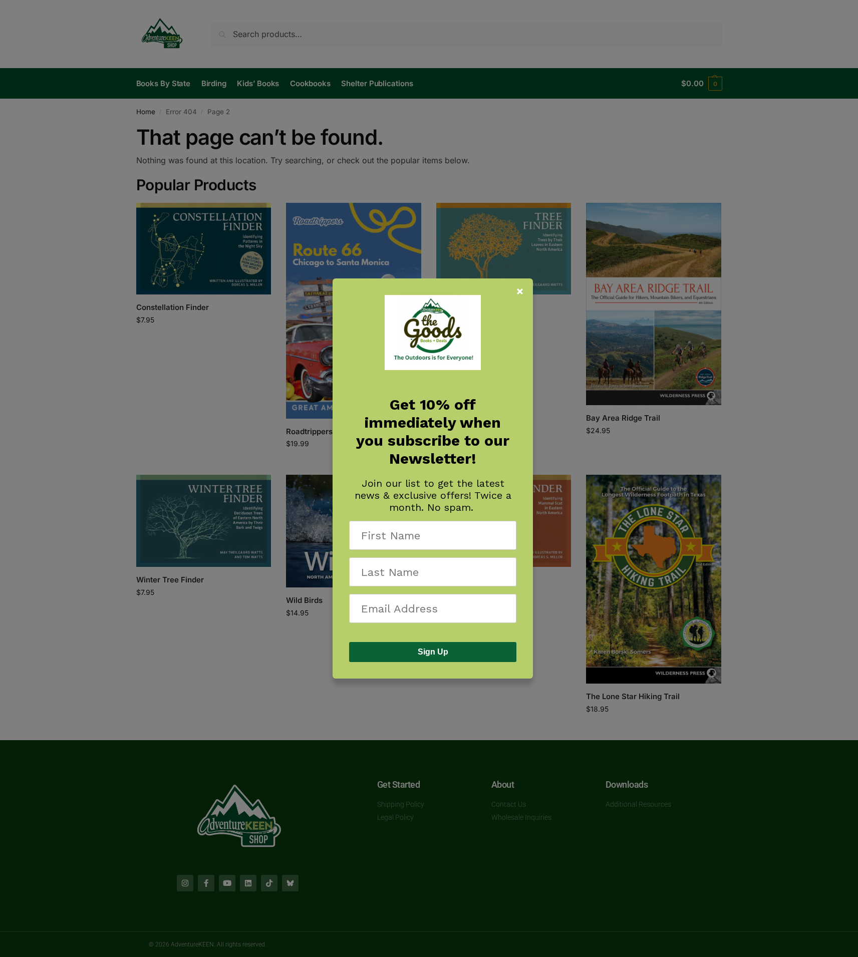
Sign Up (433, 652)
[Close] (520, 291)
